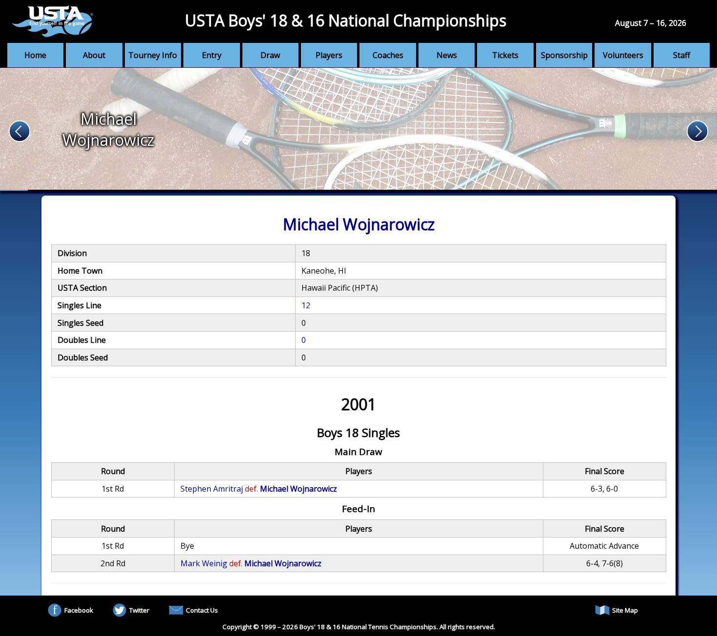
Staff (681, 55)
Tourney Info (152, 55)
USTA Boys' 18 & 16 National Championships (345, 20)
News (447, 55)
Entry (211, 55)
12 (305, 305)
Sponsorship (564, 55)
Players (329, 55)
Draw (270, 55)
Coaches (388, 55)
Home (35, 55)
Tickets (505, 55)
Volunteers (623, 55)
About (94, 55)
